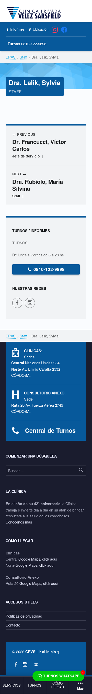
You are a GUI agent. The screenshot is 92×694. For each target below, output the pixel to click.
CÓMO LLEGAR (57, 685)
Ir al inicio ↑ (49, 651)
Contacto (13, 625)
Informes (17, 29)
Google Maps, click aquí (37, 559)
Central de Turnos (50, 430)
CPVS (30, 651)
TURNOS (34, 685)
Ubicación (40, 29)
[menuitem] (11, 685)
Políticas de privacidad (24, 616)
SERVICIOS (12, 685)
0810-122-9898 (49, 269)
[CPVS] (34, 13)
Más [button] (80, 688)
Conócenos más (19, 522)
